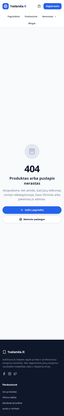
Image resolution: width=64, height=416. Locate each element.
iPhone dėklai (9, 397)
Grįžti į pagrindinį (34, 209)
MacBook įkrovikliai (12, 403)
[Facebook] (4, 373)
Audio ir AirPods (10, 408)
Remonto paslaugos (34, 219)
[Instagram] (9, 373)
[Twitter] (15, 373)
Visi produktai (9, 391)
